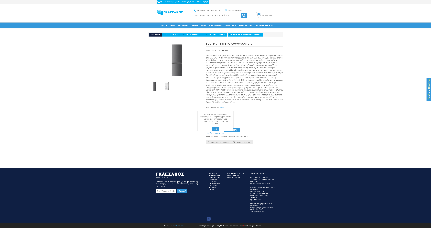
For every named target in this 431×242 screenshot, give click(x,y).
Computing (213, 181)
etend (244, 226)
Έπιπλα (172, 25)
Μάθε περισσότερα (215, 133)
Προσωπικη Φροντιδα (213, 187)
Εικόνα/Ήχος (183, 25)
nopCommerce (178, 226)
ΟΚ (215, 129)
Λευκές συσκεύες (199, 25)
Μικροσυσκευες (214, 177)
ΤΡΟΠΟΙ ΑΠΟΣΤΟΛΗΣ (234, 177)
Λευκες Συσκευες (215, 175)
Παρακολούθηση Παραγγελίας (184, 2)
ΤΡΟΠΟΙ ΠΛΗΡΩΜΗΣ (233, 175)
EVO (222, 107)
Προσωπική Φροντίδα (264, 25)
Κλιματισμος (213, 179)
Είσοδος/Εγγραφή (202, 2)
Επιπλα (211, 190)
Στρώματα (162, 25)
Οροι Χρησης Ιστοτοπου (235, 173)
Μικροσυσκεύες (215, 25)
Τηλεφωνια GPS (214, 184)
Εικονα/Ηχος (213, 173)
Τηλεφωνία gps (245, 25)
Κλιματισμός (230, 25)
